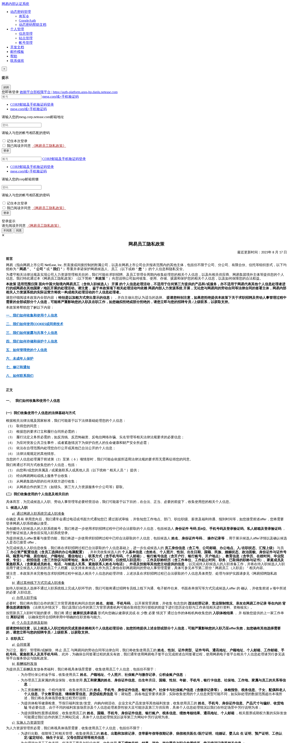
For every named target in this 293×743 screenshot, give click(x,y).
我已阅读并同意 (19, 146)
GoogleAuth (27, 20)
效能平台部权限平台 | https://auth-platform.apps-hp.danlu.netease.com (69, 92)
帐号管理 (26, 42)
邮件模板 (17, 51)
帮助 (13, 56)
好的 (6, 87)
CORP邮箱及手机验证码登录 (32, 104)
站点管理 (26, 38)
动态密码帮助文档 (32, 24)
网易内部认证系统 (15, 4)
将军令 (24, 16)
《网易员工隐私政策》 (49, 146)
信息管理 (26, 33)
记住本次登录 (17, 141)
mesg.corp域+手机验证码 (60, 96)
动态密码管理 (20, 12)
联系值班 (17, 60)
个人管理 (17, 29)
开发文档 (17, 47)
